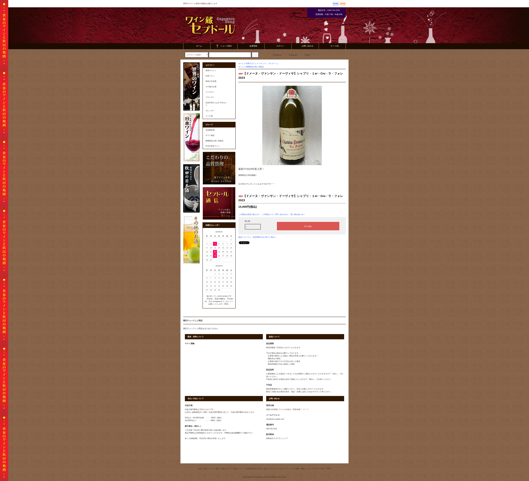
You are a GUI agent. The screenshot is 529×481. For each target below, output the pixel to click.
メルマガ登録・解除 (297, 469)
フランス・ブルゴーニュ (269, 64)
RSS (322, 469)
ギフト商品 (210, 135)
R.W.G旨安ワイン (213, 146)
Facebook (277, 55)
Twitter (307, 55)
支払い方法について (206, 469)
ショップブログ (312, 469)
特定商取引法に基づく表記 (256, 469)
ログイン (280, 46)
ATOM (328, 469)
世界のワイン (251, 64)
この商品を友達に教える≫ (249, 214)
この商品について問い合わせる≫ (275, 214)
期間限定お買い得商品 (255, 67)
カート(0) (334, 46)
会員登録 (253, 46)
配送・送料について (224, 469)
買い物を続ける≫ (298, 214)
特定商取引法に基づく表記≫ (264, 237)
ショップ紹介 (226, 46)
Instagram (293, 55)
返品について (239, 469)
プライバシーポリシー (278, 469)
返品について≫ (244, 237)
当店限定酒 (210, 130)
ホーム (199, 46)
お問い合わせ (307, 46)
